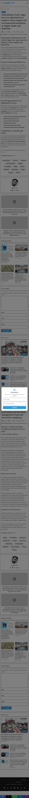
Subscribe (14, 407)
